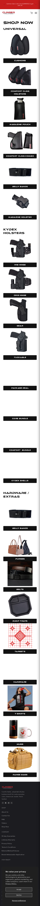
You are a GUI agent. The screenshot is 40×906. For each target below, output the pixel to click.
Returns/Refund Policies (10, 851)
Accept (19, 889)
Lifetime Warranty (8, 840)
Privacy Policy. (11, 884)
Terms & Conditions (9, 847)
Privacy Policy (7, 843)
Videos (4, 823)
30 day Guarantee (8, 836)
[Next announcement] (35, 4)
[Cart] (31, 13)
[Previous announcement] (4, 4)
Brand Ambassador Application (13, 854)
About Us (5, 812)
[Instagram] (6, 803)
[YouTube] (9, 803)
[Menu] (36, 13)
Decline (18, 895)
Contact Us (6, 815)
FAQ (3, 819)
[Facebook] (3, 803)
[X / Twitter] (11, 803)
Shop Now (5, 827)
